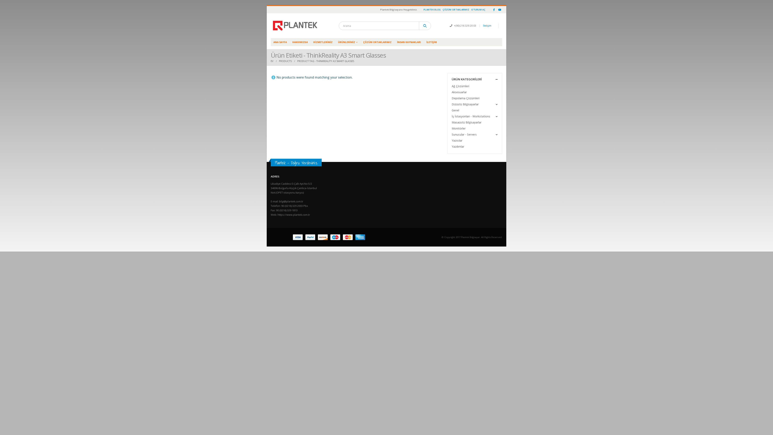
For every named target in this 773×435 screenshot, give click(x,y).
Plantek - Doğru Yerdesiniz (296, 163)
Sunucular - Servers (464, 134)
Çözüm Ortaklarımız (456, 9)
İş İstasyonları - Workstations (471, 116)
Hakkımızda (300, 42)
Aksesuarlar (459, 92)
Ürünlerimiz (346, 42)
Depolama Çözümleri (466, 98)
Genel (455, 110)
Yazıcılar (457, 140)
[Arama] (425, 26)
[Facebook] (494, 9)
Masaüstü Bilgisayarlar (467, 122)
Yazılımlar (458, 146)
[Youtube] (499, 9)
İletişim (487, 25)
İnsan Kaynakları (409, 42)
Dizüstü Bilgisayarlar (465, 104)
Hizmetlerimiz (323, 42)
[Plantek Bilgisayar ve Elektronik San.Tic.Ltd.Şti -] (296, 26)
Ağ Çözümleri (460, 86)
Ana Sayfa (280, 42)
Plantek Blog (432, 9)
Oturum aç (478, 9)
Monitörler (459, 128)
